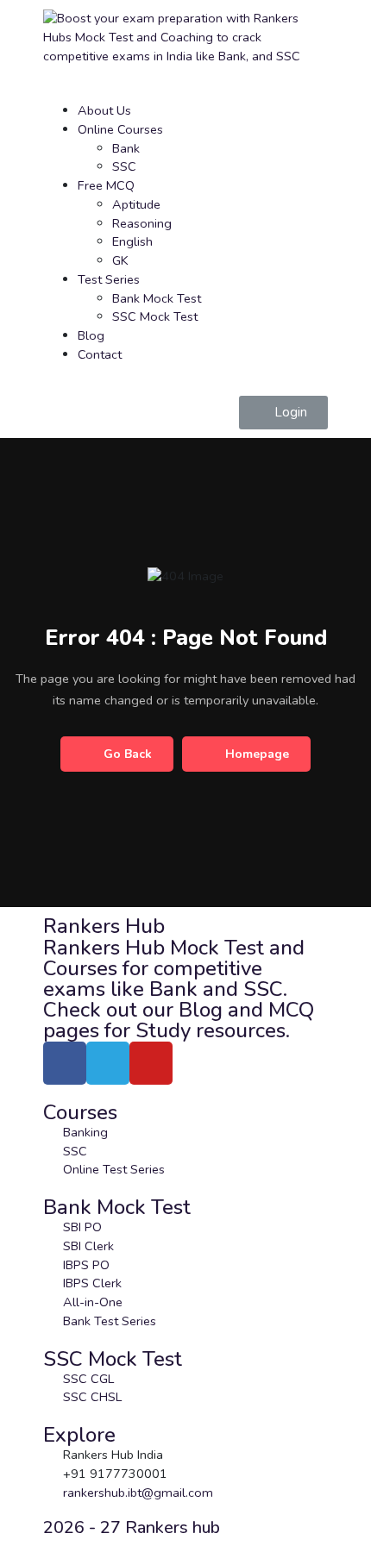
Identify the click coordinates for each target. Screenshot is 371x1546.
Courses (80, 1112)
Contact (100, 354)
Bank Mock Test (156, 298)
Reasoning (142, 223)
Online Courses (120, 129)
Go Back (128, 754)
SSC (124, 166)
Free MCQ (106, 185)
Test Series (109, 279)
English (132, 241)
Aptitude (136, 204)
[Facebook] (64, 1063)
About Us (104, 110)
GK (120, 260)
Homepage (257, 754)
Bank (126, 148)
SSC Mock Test (155, 316)
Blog (91, 335)
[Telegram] (107, 1063)
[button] (283, 412)
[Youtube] (151, 1063)
